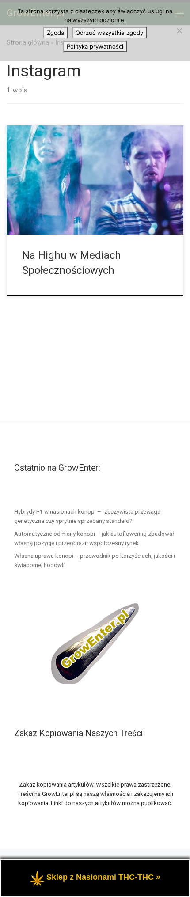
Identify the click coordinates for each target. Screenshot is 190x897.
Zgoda (55, 32)
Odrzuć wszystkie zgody (109, 32)
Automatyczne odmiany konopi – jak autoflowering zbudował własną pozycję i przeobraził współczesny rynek (94, 538)
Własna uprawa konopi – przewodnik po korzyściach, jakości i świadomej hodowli (94, 560)
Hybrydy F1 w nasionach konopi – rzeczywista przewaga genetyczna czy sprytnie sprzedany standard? (87, 516)
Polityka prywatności (95, 46)
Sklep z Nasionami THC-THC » (103, 877)
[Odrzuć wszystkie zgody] (179, 30)
